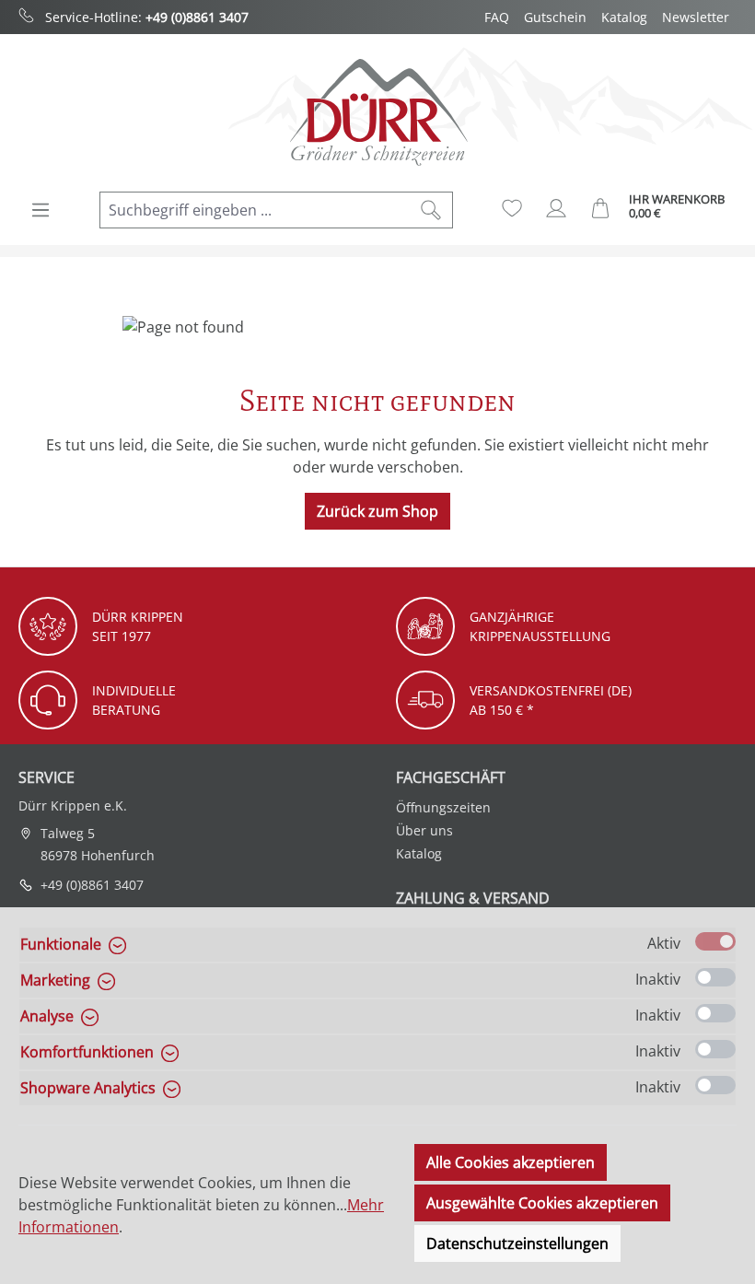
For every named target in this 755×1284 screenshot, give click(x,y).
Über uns (424, 830)
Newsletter (695, 17)
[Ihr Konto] (556, 208)
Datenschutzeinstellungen (517, 1243)
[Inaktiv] (715, 977)
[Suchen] (431, 210)
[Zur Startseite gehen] (377, 112)
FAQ (496, 17)
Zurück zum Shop (377, 511)
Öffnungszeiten (443, 807)
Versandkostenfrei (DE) (551, 690)
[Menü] (40, 210)
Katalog (624, 17)
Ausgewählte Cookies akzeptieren (542, 1203)
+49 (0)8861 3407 (197, 17)
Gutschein (555, 17)
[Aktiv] (715, 941)
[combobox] (255, 210)
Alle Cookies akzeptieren (510, 1162)
